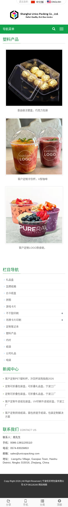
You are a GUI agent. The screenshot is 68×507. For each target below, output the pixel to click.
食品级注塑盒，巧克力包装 (32, 110)
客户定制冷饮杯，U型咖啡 (33, 179)
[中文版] (37, 2)
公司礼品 (11, 353)
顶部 (59, 504)
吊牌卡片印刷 (13, 319)
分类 (42, 504)
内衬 (8, 339)
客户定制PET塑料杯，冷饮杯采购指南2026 (29, 378)
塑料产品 (11, 333)
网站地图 (42, 484)
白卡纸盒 (11, 293)
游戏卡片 (11, 306)
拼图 (8, 299)
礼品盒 (10, 279)
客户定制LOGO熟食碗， (33, 247)
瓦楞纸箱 (11, 286)
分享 (8, 504)
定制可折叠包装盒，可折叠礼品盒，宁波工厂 (30, 386)
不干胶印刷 (12, 313)
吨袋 (8, 360)
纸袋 (8, 346)
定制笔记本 (12, 326)
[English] (54, 2)
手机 (25, 504)
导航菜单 (8, 29)
